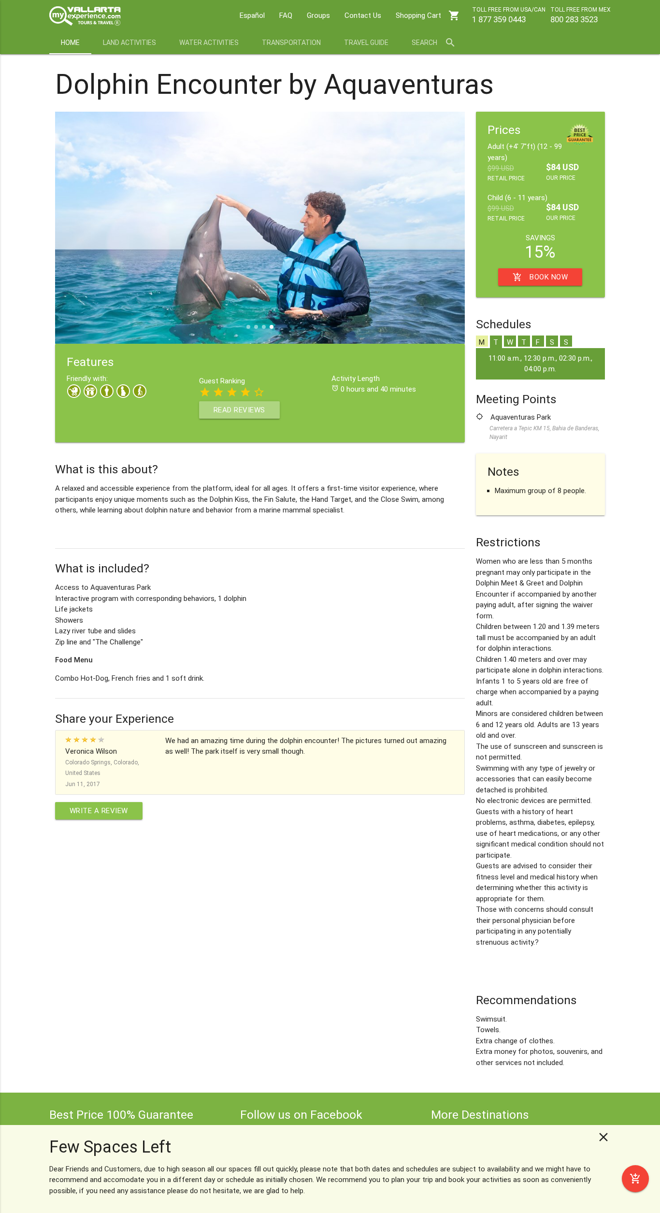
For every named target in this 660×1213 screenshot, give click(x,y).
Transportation (291, 42)
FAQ (285, 15)
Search (434, 42)
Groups (318, 15)
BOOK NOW (540, 277)
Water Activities (209, 42)
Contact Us (362, 15)
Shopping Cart (428, 15)
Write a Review (99, 810)
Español (252, 15)
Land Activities (129, 42)
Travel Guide (366, 42)
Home (70, 42)
